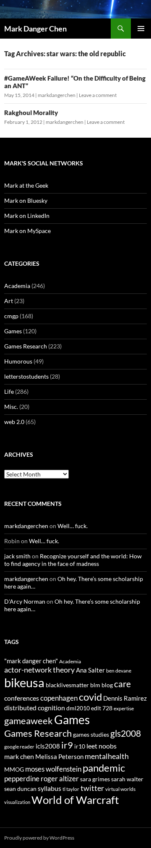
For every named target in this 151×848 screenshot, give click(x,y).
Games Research (25, 346)
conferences (21, 698)
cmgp (11, 315)
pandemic (104, 768)
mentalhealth (107, 756)
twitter (92, 788)
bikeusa (24, 682)
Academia (17, 285)
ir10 (79, 746)
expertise (124, 708)
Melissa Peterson (59, 756)
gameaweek (28, 720)
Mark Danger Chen (35, 28)
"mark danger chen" (31, 661)
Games (13, 331)
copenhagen (59, 698)
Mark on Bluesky (25, 200)
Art (8, 300)
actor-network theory (39, 669)
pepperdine (21, 778)
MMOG (14, 769)
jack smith (17, 556)
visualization (17, 802)
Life (9, 391)
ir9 (67, 745)
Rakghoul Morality (31, 112)
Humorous (18, 361)
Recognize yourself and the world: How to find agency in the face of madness (73, 559)
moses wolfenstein (53, 768)
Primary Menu (141, 28)
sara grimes (95, 779)
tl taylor (70, 789)
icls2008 (48, 746)
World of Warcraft (75, 799)
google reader (19, 746)
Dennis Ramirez (125, 698)
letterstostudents (26, 376)
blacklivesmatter (67, 684)
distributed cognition (34, 708)
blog (107, 684)
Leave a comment (98, 95)
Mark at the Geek (26, 185)
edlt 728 (101, 708)
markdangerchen (57, 95)
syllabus (49, 788)
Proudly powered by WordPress (39, 838)
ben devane (118, 670)
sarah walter (127, 779)
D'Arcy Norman (24, 601)
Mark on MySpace (27, 230)
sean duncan (20, 788)
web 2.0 (14, 421)
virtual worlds (120, 789)
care (122, 683)
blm (95, 684)
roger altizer (60, 778)
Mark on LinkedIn (26, 215)
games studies (91, 734)
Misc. (11, 406)
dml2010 (78, 708)
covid (90, 697)
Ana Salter (90, 670)
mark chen (19, 756)
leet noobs (101, 746)
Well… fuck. (72, 525)
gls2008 (125, 733)
